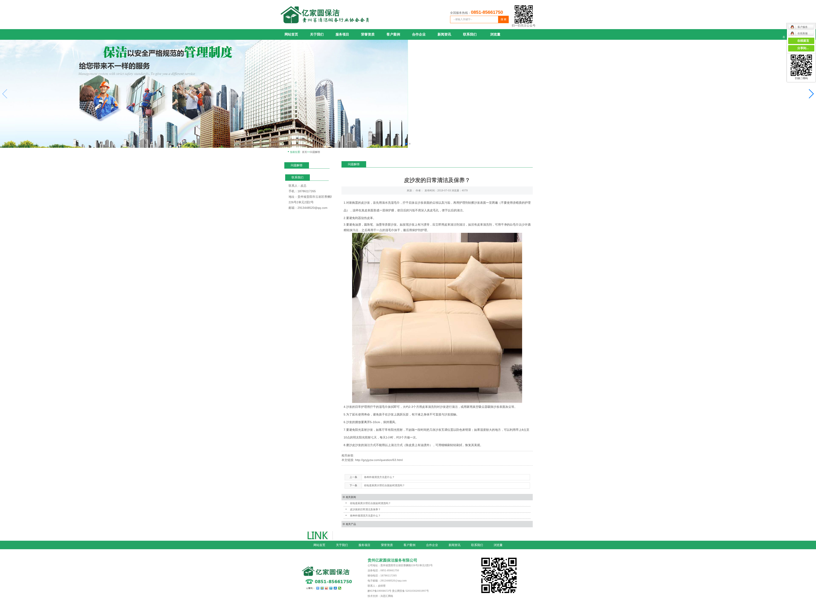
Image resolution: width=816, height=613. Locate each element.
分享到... (803, 48)
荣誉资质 (368, 34)
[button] (811, 93)
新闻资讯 (444, 34)
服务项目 (342, 34)
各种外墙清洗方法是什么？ (379, 477)
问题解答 (315, 152)
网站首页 (291, 34)
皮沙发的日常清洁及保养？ (365, 509)
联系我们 (470, 34)
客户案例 (393, 34)
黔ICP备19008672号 (379, 590)
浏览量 (495, 34)
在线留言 (803, 40)
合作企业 (419, 34)
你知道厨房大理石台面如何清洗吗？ (384, 485)
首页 (304, 152)
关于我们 (317, 34)
